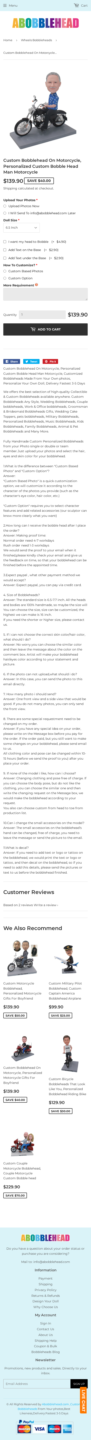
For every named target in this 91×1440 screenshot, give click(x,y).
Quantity (10, 315)
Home (7, 40)
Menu (13, 6)
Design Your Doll (45, 1301)
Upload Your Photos (19, 200)
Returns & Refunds (45, 1296)
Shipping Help (46, 1341)
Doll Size (10, 220)
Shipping (10, 188)
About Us (45, 1335)
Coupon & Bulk (45, 1346)
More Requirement (18, 285)
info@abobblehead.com (51, 1262)
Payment (45, 1278)
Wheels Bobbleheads (36, 40)
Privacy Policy (46, 1290)
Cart (84, 6)
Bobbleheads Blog (45, 1352)
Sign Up (79, 1384)
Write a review (45, 905)
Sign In (45, 1323)
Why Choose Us (45, 1307)
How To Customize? (19, 265)
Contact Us (45, 1329)
